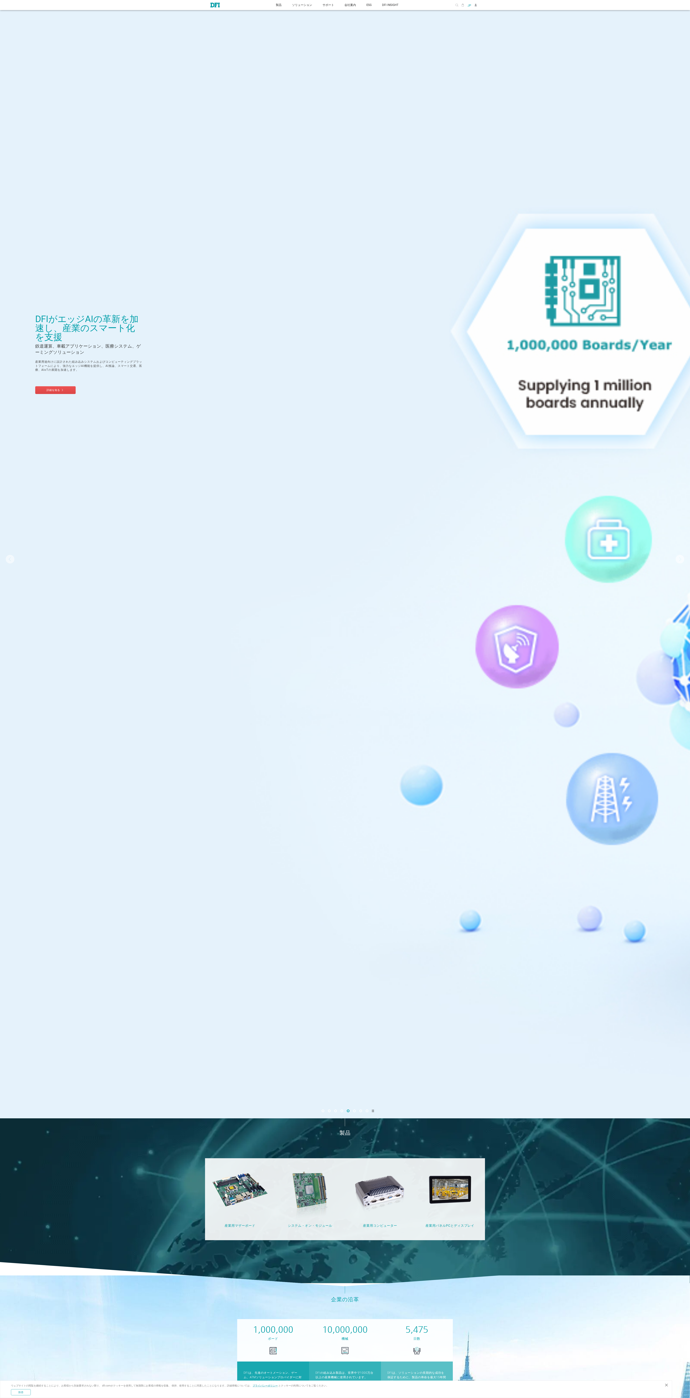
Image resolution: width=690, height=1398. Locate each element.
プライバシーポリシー (265, 1385)
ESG (370, 5)
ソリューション (300, 5)
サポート (328, 5)
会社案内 (350, 5)
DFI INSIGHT (393, 5)
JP (469, 5)
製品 (276, 5)
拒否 (20, 1392)
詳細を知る (60, 381)
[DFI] (215, 5)
